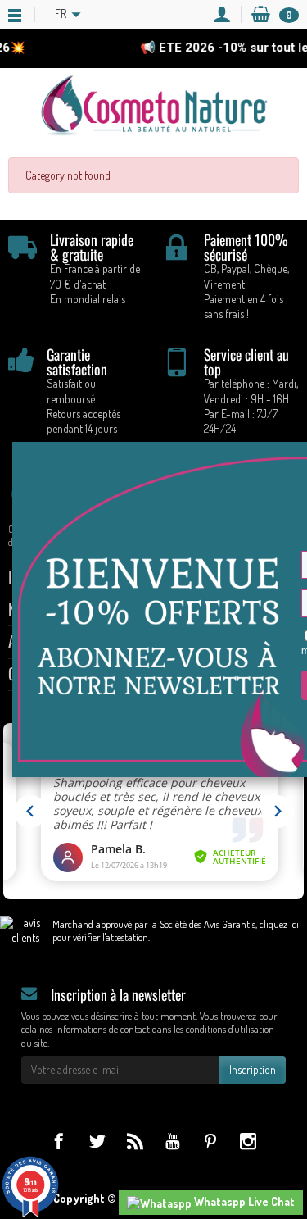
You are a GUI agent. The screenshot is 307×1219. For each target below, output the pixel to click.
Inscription (252, 1069)
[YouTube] (172, 1140)
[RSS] (134, 1140)
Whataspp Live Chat (243, 1201)
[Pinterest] (210, 1140)
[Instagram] (247, 1140)
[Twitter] (97, 1140)
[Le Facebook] (58, 1140)
